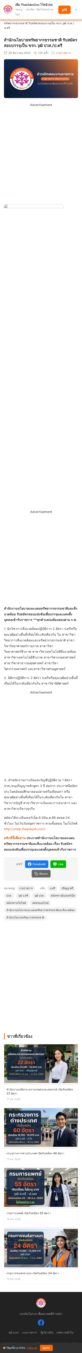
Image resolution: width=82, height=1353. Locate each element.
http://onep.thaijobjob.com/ (24, 829)
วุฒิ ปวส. (39, 895)
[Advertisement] (41, 149)
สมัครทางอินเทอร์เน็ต (63, 895)
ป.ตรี (52, 888)
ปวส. (9, 895)
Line (60, 864)
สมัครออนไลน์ (40, 903)
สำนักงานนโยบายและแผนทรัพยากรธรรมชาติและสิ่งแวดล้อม (40, 910)
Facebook (39, 864)
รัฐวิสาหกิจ (46, 1332)
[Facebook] (41, 1323)
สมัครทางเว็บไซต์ (16, 903)
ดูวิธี (64, 9)
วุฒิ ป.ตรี (23, 895)
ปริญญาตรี (67, 888)
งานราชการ (63, 52)
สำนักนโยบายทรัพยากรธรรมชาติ (25, 917)
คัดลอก (43, 873)
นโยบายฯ (32, 1347)
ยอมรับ (46, 1348)
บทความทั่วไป (65, 1332)
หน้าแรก (14, 1332)
